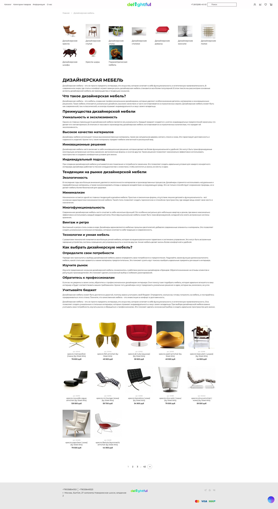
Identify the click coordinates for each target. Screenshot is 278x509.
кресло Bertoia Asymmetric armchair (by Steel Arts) (108, 443)
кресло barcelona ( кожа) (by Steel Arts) (139, 399)
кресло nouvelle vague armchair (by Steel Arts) (76, 399)
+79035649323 (86, 489)
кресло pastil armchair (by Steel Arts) (170, 355)
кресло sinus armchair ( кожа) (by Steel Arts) (201, 399)
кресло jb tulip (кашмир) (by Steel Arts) (139, 355)
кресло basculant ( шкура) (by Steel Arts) (201, 355)
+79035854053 (70, 489)
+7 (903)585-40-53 (198, 4)
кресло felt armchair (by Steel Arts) (107, 355)
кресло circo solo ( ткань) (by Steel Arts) (170, 399)
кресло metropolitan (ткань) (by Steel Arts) (76, 355)
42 (144, 466)
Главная (66, 13)
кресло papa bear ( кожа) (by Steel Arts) (76, 443)
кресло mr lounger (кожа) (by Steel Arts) (107, 399)
